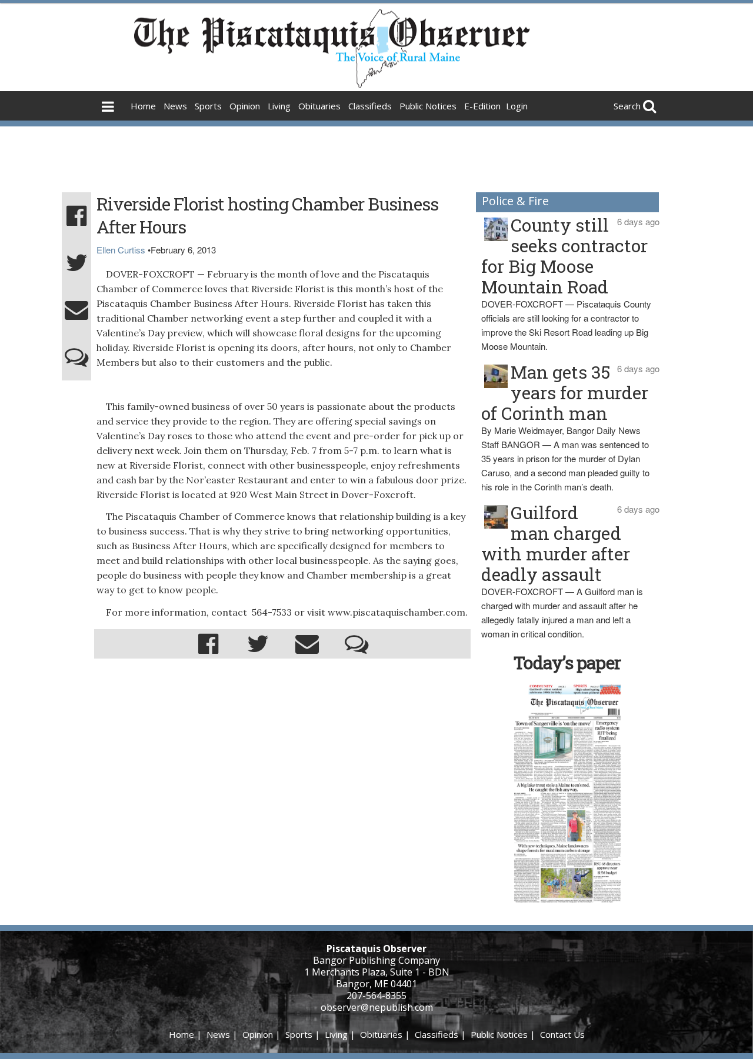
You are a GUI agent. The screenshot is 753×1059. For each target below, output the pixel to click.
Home (143, 106)
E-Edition (482, 106)
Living (279, 106)
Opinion (244, 106)
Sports (208, 106)
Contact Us (562, 1034)
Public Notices (428, 106)
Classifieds (370, 106)
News (175, 106)
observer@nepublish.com (377, 1007)
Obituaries (319, 106)
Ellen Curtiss (120, 249)
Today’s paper (567, 662)
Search (627, 106)
